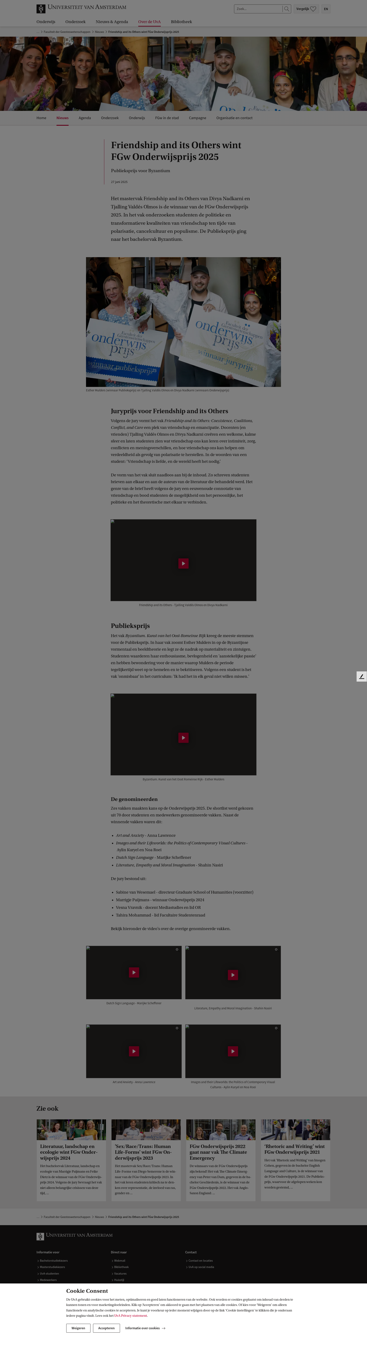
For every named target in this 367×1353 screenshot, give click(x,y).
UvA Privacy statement (130, 1316)
